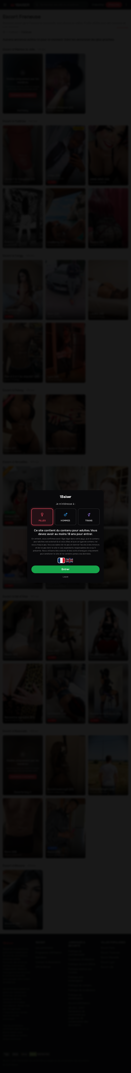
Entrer (65, 569)
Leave (65, 576)
